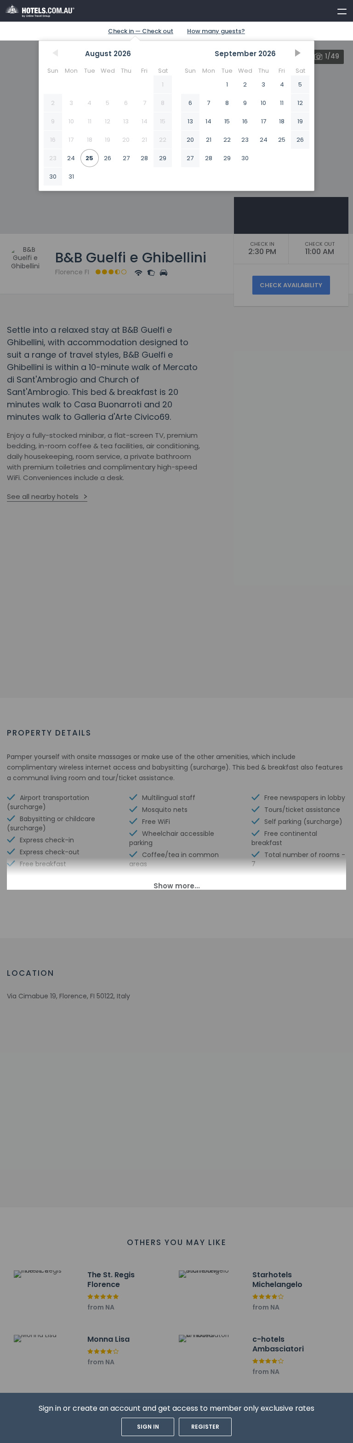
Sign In (148, 1427)
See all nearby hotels (43, 496)
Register (205, 1427)
